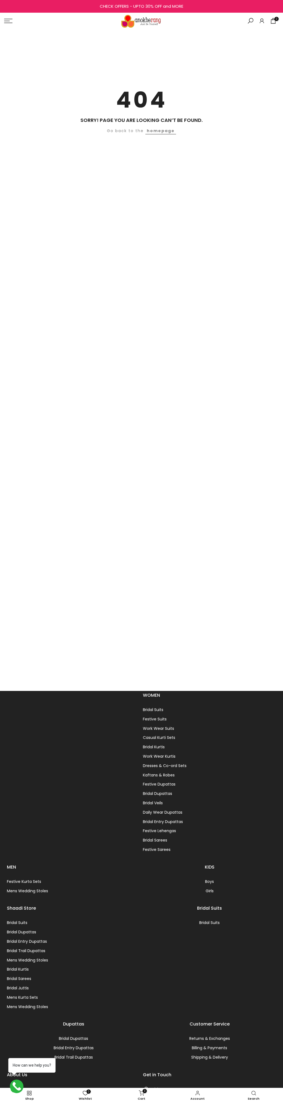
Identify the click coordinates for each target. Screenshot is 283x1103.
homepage (161, 130)
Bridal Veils (153, 803)
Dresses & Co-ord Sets (165, 765)
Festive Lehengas (159, 831)
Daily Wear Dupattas (162, 812)
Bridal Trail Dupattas (26, 951)
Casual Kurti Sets (159, 737)
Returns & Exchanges (209, 1038)
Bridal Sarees (155, 840)
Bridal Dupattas (157, 793)
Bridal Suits (153, 709)
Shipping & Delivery (209, 1057)
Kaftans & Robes (159, 775)
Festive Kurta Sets (24, 881)
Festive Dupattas (159, 784)
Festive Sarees (157, 849)
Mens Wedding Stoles (27, 891)
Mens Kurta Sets (22, 997)
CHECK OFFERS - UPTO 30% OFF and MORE (141, 6)
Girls (210, 891)
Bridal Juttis (18, 988)
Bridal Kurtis (154, 747)
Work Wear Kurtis (159, 756)
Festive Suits (155, 719)
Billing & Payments (209, 1048)
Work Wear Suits (158, 728)
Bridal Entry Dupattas (163, 821)
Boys (209, 881)
